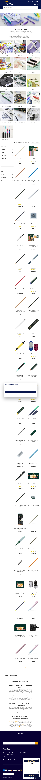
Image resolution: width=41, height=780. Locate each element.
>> (28, 667)
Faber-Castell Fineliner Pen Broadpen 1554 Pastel (33, 463)
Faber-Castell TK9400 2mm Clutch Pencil (33, 311)
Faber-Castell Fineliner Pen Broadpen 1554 (33, 268)
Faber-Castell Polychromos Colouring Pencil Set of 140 (33, 246)
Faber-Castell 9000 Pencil (20, 202)
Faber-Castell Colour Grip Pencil (20, 289)
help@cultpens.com (8, 756)
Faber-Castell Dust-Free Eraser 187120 (20, 463)
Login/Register (35, 1)
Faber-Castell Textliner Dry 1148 (33, 571)
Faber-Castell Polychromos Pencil (20, 159)
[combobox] (20, 7)
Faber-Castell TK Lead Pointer (33, 505)
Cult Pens (6, 777)
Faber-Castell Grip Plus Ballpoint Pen (20, 484)
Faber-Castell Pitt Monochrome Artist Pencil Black (20, 311)
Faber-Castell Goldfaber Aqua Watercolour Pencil (33, 203)
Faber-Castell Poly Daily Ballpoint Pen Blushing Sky (33, 614)
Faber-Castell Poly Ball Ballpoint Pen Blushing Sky (33, 658)
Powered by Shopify (9, 777)
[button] (38, 4)
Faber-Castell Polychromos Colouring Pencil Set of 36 (20, 636)
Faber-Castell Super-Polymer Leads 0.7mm (33, 289)
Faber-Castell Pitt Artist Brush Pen (33, 181)
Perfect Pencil (23, 724)
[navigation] (7, 162)
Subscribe (31, 775)
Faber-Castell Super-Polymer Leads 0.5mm (33, 376)
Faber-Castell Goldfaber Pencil (33, 527)
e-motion (16, 721)
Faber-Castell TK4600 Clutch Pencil (20, 506)
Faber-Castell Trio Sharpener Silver (33, 593)
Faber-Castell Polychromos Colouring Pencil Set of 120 (33, 484)
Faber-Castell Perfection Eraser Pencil (33, 398)
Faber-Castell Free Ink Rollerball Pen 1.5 (20, 376)
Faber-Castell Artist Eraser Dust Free (33, 441)
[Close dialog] (39, 759)
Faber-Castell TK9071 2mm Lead (33, 333)
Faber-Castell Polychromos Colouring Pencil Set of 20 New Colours (33, 159)
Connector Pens (18, 726)
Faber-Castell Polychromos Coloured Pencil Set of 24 (20, 593)
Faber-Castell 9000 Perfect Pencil (20, 398)
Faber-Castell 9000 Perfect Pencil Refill (33, 549)
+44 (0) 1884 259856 (9, 754)
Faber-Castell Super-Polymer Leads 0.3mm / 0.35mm (20, 419)
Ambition (11, 721)
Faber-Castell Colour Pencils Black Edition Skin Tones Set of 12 (20, 528)
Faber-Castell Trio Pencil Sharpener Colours (33, 354)
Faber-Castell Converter (20, 245)
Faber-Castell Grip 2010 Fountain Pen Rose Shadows (20, 658)
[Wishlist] (35, 4)
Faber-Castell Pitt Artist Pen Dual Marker (20, 354)
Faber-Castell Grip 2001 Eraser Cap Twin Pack (20, 571)
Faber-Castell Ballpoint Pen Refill (20, 441)
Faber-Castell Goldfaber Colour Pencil (20, 224)
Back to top (20, 733)
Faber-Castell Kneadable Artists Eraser (33, 224)
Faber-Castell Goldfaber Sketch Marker (20, 614)
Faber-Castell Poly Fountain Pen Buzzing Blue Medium (33, 419)
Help (29, 1)
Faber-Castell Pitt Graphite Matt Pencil (20, 268)
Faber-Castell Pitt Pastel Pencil (20, 180)
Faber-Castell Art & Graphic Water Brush (20, 549)
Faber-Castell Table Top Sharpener (33, 636)
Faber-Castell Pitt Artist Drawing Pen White (20, 333)
